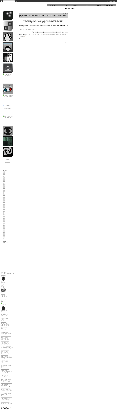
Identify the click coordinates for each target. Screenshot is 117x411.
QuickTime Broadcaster (6, 393)
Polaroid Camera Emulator (6, 403)
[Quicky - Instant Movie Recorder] (8, 104)
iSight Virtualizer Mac (5, 385)
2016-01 (4, 215)
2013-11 (4, 193)
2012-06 (4, 179)
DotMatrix (3, 294)
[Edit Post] (25, 36)
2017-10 (4, 232)
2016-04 (4, 217)
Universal (7, 162)
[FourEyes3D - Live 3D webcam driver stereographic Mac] (8, 93)
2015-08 (4, 210)
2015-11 (4, 213)
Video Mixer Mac (4, 375)
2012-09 (4, 181)
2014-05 (4, 197)
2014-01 (4, 195)
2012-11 (4, 182)
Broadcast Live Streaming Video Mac (9, 391)
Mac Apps (64, 5)
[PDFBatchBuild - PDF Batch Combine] (8, 125)
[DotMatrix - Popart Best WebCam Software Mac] (8, 62)
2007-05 (4, 174)
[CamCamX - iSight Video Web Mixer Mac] (8, 30)
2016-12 (4, 224)
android (24, 29)
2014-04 (4, 196)
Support (99, 5)
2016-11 (4, 223)
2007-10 (4, 175)
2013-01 (4, 184)
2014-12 (4, 203)
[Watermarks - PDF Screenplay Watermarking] (8, 114)
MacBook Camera (5, 369)
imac (55, 32)
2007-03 (4, 172)
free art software (4, 334)
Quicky (2, 328)
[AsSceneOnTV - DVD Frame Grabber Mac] (8, 156)
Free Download (110, 5)
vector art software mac (6, 356)
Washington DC (4, 351)
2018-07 (4, 234)
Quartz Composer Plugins (6, 395)
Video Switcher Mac (5, 378)
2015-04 (4, 207)
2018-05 (4, 233)
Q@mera (3, 297)
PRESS (2, 276)
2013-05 (4, 188)
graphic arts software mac (6, 357)
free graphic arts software (6, 346)
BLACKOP (3, 272)
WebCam (3, 364)
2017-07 (4, 230)
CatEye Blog (3, 322)
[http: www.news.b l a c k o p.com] (3, 277)
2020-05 (4, 236)
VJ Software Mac (4, 374)
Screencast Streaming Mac (6, 390)
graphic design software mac (7, 347)
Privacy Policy (4, 310)
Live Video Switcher (5, 376)
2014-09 (4, 201)
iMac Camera (4, 370)
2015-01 (4, 204)
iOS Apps (75, 5)
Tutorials (3, 313)
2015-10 (4, 212)
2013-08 (4, 190)
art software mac (4, 337)
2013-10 (4, 192)
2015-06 (4, 209)
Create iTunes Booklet (6, 344)
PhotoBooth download (6, 365)
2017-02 (4, 226)
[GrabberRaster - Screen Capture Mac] (8, 41)
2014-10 (4, 202)
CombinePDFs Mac (5, 342)
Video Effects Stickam (5, 384)
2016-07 (4, 220)
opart (63, 32)
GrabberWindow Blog (5, 325)
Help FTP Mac (6, 242)
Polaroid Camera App (5, 400)
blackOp (52, 5)
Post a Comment (65, 40)
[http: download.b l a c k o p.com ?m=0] (3, 303)
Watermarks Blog (4, 332)
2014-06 (4, 198)
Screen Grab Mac (4, 360)
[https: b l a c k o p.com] (3, 289)
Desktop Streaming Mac (6, 389)
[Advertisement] (75, 37)
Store (87, 5)
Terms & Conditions (5, 311)
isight (36, 32)
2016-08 (4, 221)
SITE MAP (3, 275)
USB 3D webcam (4, 317)
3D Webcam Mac (4, 315)
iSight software (4, 362)
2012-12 (4, 183)
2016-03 (4, 216)
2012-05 (4, 178)
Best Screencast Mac (5, 388)
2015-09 (4, 211)
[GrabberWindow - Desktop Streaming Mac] (8, 51)
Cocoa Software (4, 355)
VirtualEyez (3, 299)
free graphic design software (7, 348)
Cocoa (7, 159)
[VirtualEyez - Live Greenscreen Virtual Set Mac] (8, 20)
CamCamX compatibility (6, 371)
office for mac (34, 29)
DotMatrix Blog (4, 323)
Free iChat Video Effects (6, 381)
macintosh (50, 32)
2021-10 (4, 238)
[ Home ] (66, 42)
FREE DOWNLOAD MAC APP (7, 273)
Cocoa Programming (5, 353)
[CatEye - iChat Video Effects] (8, 135)
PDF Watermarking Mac (6, 333)
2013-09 (4, 191)
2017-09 (4, 231)
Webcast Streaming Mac (6, 386)
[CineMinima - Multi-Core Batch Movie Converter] (8, 146)
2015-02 (4, 205)
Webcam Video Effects (6, 380)
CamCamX (5, 243)
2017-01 (4, 225)
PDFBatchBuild (4, 338)
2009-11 (4, 177)
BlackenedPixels (4, 318)
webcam (46, 32)
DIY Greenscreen (4, 314)
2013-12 (4, 194)
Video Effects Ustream (5, 398)
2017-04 (4, 228)
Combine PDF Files (5, 343)
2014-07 (4, 199)
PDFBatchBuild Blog (5, 339)
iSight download (4, 361)
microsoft (28, 29)
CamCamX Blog (4, 320)
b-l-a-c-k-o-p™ (4, 409)
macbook (59, 32)
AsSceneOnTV (4, 329)
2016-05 (4, 218)
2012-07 (4, 180)
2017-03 (4, 227)
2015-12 (4, 214)
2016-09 (4, 222)
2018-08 (4, 235)
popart (66, 32)
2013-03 (4, 186)
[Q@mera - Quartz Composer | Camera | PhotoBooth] (8, 72)
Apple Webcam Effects (6, 379)
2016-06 (4, 219)
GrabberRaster (4, 296)
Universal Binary (4, 352)
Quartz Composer (4, 394)
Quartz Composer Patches (6, 397)
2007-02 (4, 171)
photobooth (40, 32)
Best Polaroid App (5, 399)
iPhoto (2, 366)
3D (1, 300)
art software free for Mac (6, 336)
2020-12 (4, 237)
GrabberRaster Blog (5, 324)
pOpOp (2, 292)
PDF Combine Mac (5, 341)
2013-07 (4, 189)
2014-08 (4, 200)
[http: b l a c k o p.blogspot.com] (3, 306)
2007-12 (4, 176)
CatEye (2, 319)
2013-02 (4, 185)
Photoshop (3, 367)
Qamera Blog (4, 327)
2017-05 (4, 229)
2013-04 (4, 187)
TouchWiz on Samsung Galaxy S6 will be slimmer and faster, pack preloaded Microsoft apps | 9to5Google (43, 20)
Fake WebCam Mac (5, 372)
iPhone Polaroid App (5, 402)
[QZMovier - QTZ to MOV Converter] (8, 83)
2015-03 (4, 206)
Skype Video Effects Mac (6, 383)
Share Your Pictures (5, 350)
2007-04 (4, 173)
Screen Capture (4, 358)
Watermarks (3, 331)
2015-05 (4, 208)
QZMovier (3, 301)
